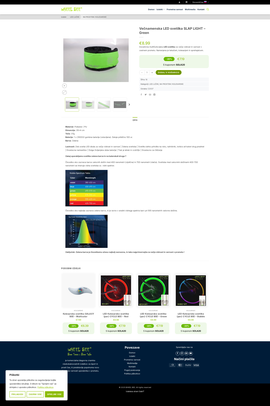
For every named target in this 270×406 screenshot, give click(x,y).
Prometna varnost (175, 9)
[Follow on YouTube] (191, 353)
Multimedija (132, 363)
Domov (151, 9)
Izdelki (160, 9)
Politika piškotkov (45, 387)
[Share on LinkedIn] (155, 95)
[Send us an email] (186, 353)
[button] (186, 2)
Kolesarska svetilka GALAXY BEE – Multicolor (78, 315)
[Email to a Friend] (150, 95)
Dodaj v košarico (168, 72)
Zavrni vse (35, 394)
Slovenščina (197, 2)
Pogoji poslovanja (132, 370)
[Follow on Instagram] (182, 353)
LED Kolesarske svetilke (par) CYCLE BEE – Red (116, 315)
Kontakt (201, 9)
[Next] (129, 104)
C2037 (150, 89)
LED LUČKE (74, 17)
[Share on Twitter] (146, 95)
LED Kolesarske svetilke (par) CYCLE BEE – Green (153, 315)
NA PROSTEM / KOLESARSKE (94, 17)
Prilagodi (17, 394)
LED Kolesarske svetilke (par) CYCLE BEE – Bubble (191, 315)
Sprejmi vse (54, 394)
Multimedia (190, 9)
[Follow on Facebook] (178, 353)
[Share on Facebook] (141, 95)
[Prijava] (179, 2)
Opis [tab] (135, 120)
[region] (37, 385)
